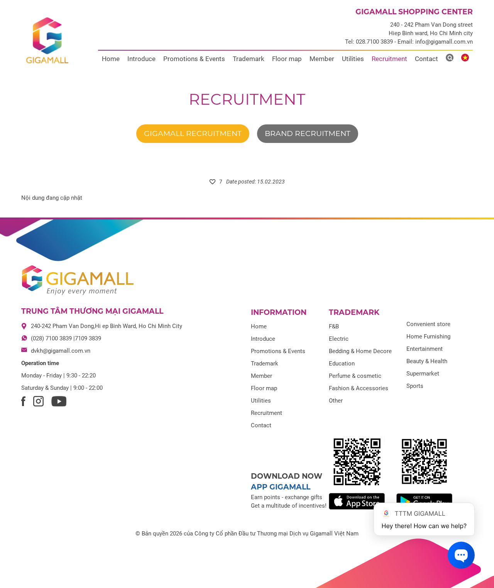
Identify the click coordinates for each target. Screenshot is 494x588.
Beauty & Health (426, 361)
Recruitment (389, 59)
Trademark (248, 59)
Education (342, 363)
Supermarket (422, 373)
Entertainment (424, 348)
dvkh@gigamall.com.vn (60, 350)
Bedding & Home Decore (360, 351)
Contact (426, 59)
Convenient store (428, 324)
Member (322, 59)
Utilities (353, 59)
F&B (334, 326)
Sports (414, 385)
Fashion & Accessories (358, 388)
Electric (339, 338)
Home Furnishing (428, 336)
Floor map (287, 59)
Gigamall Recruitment (193, 133)
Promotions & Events (194, 59)
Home (111, 59)
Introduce (141, 59)
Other (336, 400)
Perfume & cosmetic (355, 375)
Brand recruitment (307, 133)
